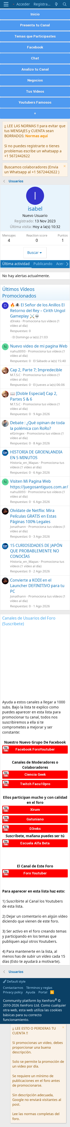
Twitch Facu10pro (35, 784)
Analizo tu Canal (35, 69)
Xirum (35, 809)
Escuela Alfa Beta (35, 843)
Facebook (35, 47)
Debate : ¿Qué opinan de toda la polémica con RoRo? (37, 425)
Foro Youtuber (35, 873)
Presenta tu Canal (35, 25)
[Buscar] (65, 4)
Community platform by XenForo (32, 1003)
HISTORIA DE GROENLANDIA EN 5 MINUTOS (36, 454)
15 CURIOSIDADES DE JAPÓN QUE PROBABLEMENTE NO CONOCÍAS (36, 551)
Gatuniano (35, 819)
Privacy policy (13, 992)
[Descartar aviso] (64, 167)
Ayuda (30, 992)
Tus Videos (35, 91)
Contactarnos (13, 987)
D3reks (35, 828)
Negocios (35, 80)
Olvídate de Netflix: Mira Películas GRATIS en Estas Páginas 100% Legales (33, 516)
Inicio (35, 14)
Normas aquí (36, 135)
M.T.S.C (15, 375)
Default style (16, 981)
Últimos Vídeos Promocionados (19, 292)
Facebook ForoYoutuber (35, 749)
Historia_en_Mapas (24, 462)
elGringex (17, 433)
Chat (35, 58)
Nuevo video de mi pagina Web (38, 346)
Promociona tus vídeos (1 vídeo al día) (37, 464)
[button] (6, 4)
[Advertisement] (35, 664)
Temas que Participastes (35, 36)
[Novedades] (56, 4)
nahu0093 (18, 351)
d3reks (15, 321)
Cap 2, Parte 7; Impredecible (36, 369)
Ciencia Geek (35, 774)
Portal (42, 992)
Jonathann (18, 526)
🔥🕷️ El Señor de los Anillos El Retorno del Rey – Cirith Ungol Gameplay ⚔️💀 (37, 310)
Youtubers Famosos (35, 102)
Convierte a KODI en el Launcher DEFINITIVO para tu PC (37, 585)
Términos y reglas (39, 987)
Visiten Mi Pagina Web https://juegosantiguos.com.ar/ (39, 484)
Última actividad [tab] (16, 263)
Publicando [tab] (42, 263)
